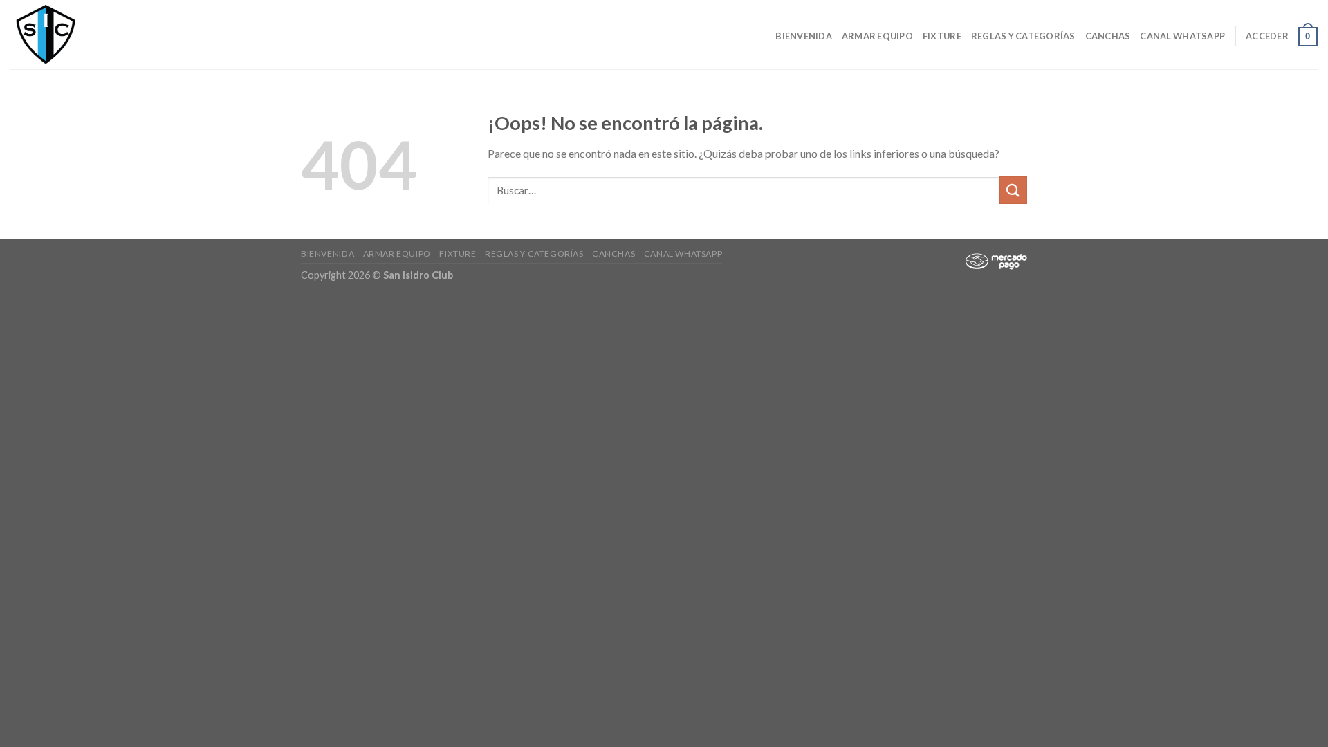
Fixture (942, 36)
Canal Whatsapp (1182, 36)
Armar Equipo (877, 36)
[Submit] (1013, 189)
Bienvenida (803, 36)
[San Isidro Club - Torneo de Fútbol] (79, 34)
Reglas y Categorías (1023, 36)
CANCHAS (1108, 36)
